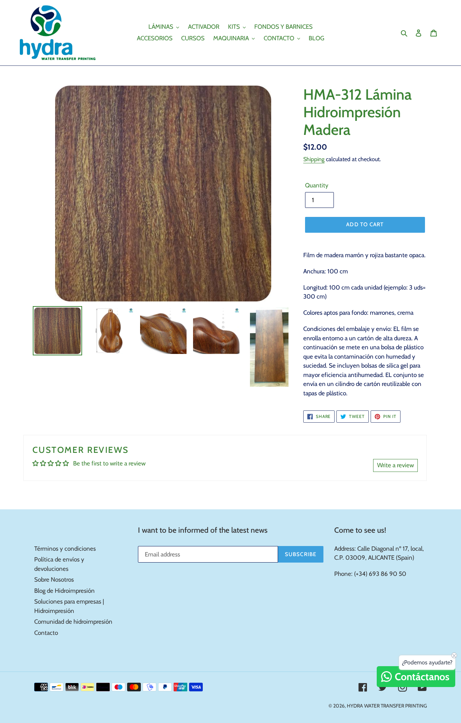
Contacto (46, 632)
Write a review (395, 465)
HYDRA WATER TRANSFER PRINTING (387, 705)
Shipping (314, 159)
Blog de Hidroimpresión (64, 590)
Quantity (316, 185)
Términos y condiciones (65, 548)
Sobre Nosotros (54, 579)
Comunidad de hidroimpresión (73, 621)
